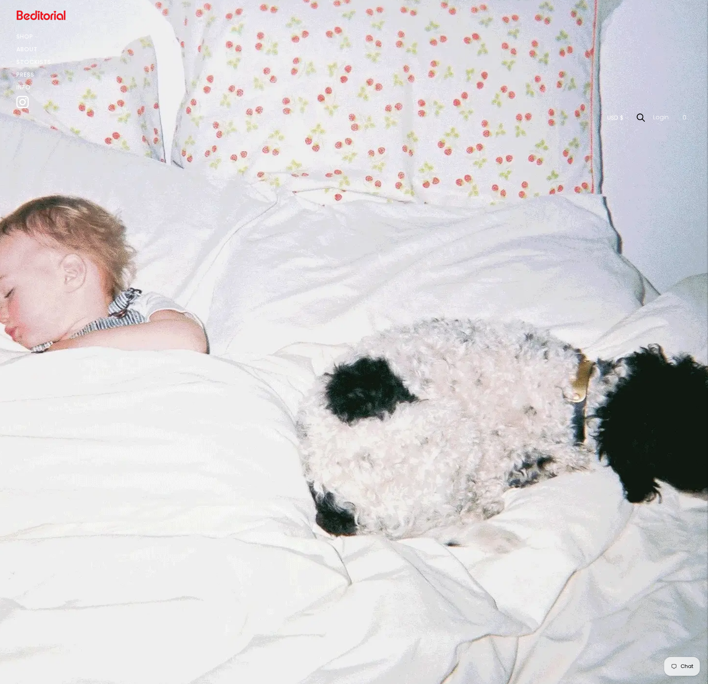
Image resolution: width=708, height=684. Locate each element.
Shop (24, 36)
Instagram (34, 100)
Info (23, 87)
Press (25, 74)
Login (661, 117)
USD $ (615, 118)
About (27, 49)
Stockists (33, 62)
